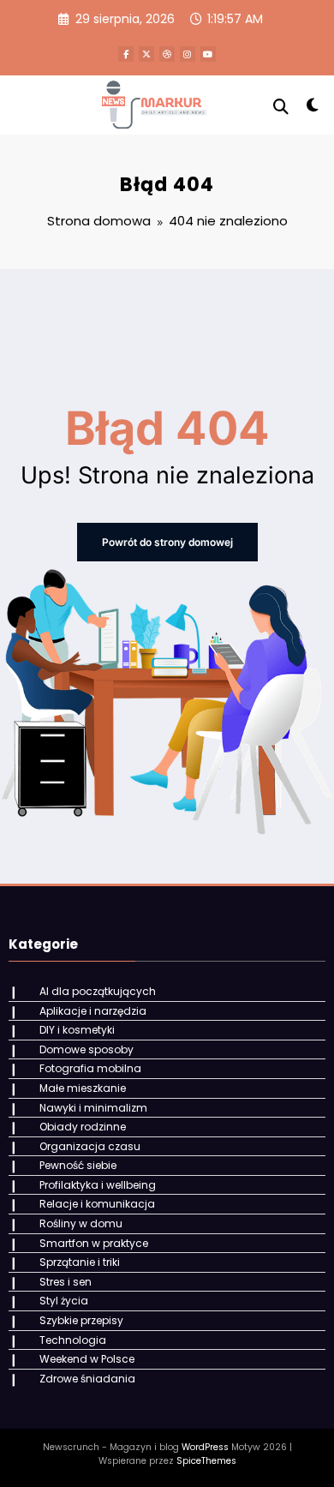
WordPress (205, 1447)
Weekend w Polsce (86, 1359)
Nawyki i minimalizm (93, 1107)
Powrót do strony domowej (167, 542)
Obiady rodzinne (82, 1126)
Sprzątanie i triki (79, 1262)
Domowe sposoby (86, 1049)
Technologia (72, 1340)
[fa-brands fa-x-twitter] (146, 54)
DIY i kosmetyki (77, 1029)
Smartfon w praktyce (93, 1243)
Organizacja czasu (89, 1146)
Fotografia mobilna (90, 1068)
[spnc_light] (312, 108)
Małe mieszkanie (82, 1088)
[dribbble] (167, 54)
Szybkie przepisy (81, 1320)
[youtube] (208, 54)
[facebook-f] (126, 54)
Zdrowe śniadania (87, 1378)
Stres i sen (65, 1281)
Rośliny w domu (80, 1223)
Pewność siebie (77, 1165)
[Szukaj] (281, 106)
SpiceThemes (206, 1460)
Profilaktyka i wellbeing (97, 1185)
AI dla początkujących (97, 991)
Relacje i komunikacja (97, 1203)
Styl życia (63, 1300)
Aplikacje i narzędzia (92, 1011)
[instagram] (187, 54)
